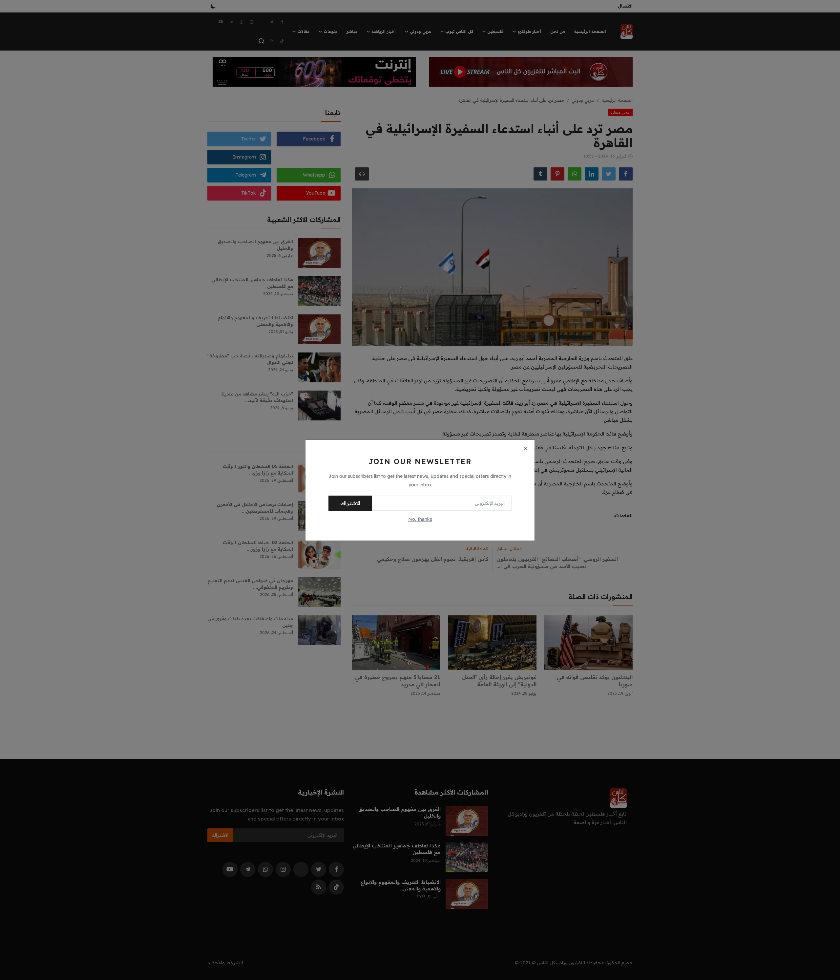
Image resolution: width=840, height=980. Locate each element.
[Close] (525, 449)
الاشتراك (350, 503)
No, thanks (420, 519)
